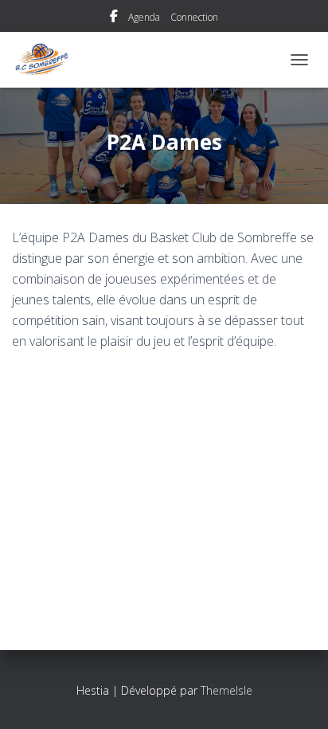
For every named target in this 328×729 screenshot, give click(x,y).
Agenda (144, 17)
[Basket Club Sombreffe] (48, 60)
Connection (194, 17)
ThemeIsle (226, 690)
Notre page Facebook (114, 18)
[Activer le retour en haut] (296, 697)
